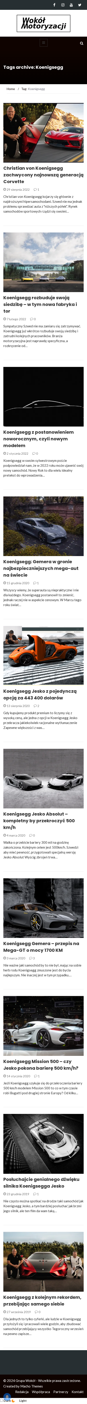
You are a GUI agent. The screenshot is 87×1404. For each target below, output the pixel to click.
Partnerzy (60, 1392)
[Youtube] (71, 5)
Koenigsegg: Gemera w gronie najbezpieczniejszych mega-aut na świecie (41, 568)
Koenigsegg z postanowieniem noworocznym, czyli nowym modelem (38, 439)
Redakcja (22, 1392)
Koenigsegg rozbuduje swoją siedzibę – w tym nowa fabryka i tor (40, 304)
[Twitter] (80, 5)
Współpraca (41, 1392)
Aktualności (19, 160)
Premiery (16, 806)
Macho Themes (31, 1386)
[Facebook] (54, 5)
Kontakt (78, 1392)
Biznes (14, 289)
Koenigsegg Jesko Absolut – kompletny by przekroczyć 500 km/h (39, 821)
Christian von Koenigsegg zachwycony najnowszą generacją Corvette (43, 175)
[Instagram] (63, 5)
